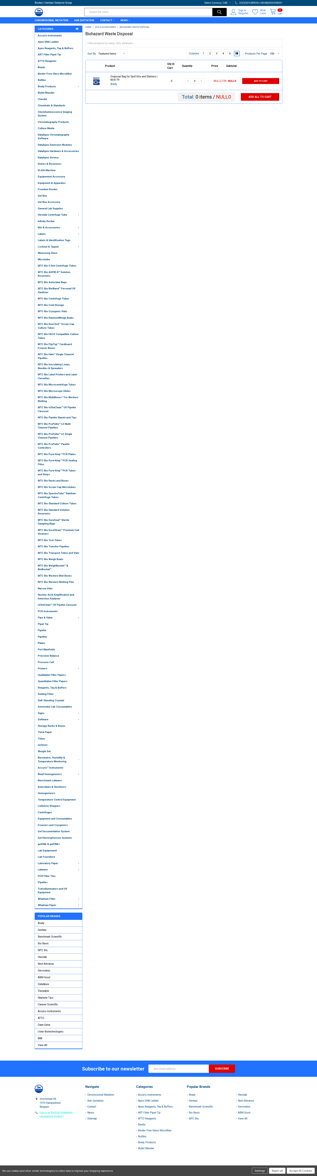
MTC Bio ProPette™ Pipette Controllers (54, 446)
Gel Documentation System (54, 831)
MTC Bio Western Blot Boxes (55, 575)
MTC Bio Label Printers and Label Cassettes (57, 376)
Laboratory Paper (48, 863)
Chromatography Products (53, 122)
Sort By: (92, 53)
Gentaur (42, 929)
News (124, 20)
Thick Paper (45, 732)
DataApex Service (48, 157)
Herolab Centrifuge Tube (52, 214)
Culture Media (46, 128)
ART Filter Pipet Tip (49, 54)
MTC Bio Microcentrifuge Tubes (57, 384)
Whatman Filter (46, 898)
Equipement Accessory (51, 176)
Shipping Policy (128, 1164)
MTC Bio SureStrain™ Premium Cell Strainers (58, 532)
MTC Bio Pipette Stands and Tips (57, 417)
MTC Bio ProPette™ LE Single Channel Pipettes (55, 436)
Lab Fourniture (46, 856)
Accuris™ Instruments (50, 767)
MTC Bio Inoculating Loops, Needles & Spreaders (54, 366)
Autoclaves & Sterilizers (52, 786)
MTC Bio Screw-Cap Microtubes (57, 487)
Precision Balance (48, 655)
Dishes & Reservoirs (49, 163)
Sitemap (92, 1118)
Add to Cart (261, 81)
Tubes (41, 738)
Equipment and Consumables (55, 818)
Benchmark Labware (50, 780)
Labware (43, 869)
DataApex (43, 984)
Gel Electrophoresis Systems (55, 837)
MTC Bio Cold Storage (51, 305)
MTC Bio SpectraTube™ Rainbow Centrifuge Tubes (57, 495)
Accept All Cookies (300, 1171)
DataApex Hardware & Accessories (58, 151)
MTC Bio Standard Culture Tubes (57, 503)
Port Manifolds (46, 649)
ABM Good (44, 977)
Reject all (277, 1171)
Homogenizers (46, 793)
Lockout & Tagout (48, 246)
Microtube (44, 259)
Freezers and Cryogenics (53, 825)
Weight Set (44, 751)
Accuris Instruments (50, 35)
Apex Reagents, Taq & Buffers (55, 48)
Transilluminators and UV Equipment (52, 890)
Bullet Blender (46, 92)
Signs (41, 713)
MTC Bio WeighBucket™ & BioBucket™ (53, 567)
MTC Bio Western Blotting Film (56, 582)
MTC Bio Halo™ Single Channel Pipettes (56, 356)
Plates (41, 643)
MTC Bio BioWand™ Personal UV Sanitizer (56, 290)
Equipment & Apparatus (52, 183)
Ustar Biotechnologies (50, 1031)
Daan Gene (44, 1024)
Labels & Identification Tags (54, 240)
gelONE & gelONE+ (49, 844)
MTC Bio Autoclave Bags (52, 282)
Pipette (42, 630)
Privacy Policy (251, 1164)
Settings (260, 1171)
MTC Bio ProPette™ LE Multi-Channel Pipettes (54, 425)
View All (42, 1045)
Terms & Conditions (65, 1164)
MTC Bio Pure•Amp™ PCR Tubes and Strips (57, 472)
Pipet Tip (43, 624)
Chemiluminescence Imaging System (55, 113)
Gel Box (42, 195)
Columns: (194, 53)
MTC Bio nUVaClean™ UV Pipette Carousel (57, 409)
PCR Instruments (48, 611)
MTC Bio (43, 950)
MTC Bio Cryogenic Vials (52, 311)
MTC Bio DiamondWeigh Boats (55, 317)
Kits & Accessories (49, 227)
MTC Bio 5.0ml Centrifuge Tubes (57, 265)
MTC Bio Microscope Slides (54, 391)
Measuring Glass (47, 253)
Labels (42, 233)
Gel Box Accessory (49, 202)
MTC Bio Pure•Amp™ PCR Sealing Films (57, 462)
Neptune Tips (45, 997)
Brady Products (47, 86)
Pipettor (42, 636)
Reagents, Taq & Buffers (52, 687)
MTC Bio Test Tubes (50, 540)
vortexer (43, 744)
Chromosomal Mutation (51, 20)
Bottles (42, 80)
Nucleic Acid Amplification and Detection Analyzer (56, 596)
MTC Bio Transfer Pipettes (53, 546)
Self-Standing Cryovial (51, 700)
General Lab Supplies (50, 208)
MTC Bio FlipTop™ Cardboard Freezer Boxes (55, 346)
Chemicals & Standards (51, 105)
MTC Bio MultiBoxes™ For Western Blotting (58, 399)
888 (40, 1038)
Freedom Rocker (47, 189)
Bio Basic (43, 943)
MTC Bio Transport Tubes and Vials (58, 552)
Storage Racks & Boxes (51, 725)
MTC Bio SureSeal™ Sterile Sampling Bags (53, 522)
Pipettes (43, 882)
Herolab (42, 957)
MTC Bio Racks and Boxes (53, 480)
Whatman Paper (47, 905)
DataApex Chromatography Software (53, 136)
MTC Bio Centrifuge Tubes (53, 298)
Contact (106, 20)
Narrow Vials (45, 588)
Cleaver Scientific (48, 1004)
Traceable (43, 990)
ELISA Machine (47, 170)
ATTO (41, 1018)
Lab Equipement (47, 850)
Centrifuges (45, 812)
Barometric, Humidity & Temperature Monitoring (52, 759)
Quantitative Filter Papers (52, 681)
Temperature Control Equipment (57, 799)
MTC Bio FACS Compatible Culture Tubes (58, 336)
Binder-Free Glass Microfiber (55, 73)
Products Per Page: (256, 53)
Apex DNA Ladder (48, 41)
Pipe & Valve (45, 617)
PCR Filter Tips (46, 876)
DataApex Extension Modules (55, 144)
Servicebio (44, 970)
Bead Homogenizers (50, 774)
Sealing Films (45, 694)
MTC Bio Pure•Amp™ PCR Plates (57, 454)
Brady (41, 923)
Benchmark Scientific (50, 936)
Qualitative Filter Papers (52, 674)
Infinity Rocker (46, 221)
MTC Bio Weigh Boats (50, 559)
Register (243, 13)
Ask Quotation (84, 20)
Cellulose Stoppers (49, 805)
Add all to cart (260, 96)
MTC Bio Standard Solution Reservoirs (54, 511)
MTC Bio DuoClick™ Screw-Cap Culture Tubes (56, 326)
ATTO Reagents (47, 61)
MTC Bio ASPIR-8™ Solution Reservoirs (54, 274)
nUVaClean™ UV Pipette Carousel (57, 604)
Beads (41, 67)
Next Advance (46, 963)
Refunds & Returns (189, 1164)
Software (43, 719)
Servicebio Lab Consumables (55, 706)
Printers (42, 668)
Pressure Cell (46, 662)
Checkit (42, 99)
